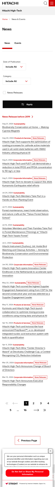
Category (7, 76)
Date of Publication (11, 62)
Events (18, 43)
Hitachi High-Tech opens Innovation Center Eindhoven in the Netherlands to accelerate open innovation (27, 272)
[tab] (7, 44)
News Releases (15, 92)
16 (25, 410)
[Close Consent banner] (50, 451)
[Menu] (52, 3)
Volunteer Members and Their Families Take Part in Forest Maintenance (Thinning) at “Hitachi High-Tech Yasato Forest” (27, 232)
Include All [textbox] (11, 66)
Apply (29, 104)
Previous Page (29, 440)
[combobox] (14, 66)
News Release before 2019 (16, 116)
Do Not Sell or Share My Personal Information (27, 472)
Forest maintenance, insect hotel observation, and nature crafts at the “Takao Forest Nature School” (25, 214)
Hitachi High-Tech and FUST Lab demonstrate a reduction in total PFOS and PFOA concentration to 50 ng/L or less (27, 167)
